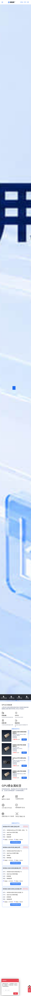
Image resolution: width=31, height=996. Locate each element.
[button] (12, 700)
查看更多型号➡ (15, 728)
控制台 (21, 2)
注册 (28, 2)
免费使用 (24, 739)
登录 (25, 2)
